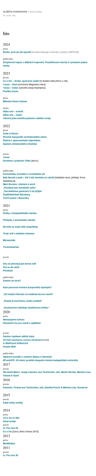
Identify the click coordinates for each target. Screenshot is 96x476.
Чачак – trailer (11, 87)
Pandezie (8, 270)
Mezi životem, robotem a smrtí (19, 184)
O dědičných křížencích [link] (15, 343)
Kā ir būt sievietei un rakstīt (40, 177)
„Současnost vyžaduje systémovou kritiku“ (26, 307)
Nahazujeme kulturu (13, 319)
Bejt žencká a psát (13, 177)
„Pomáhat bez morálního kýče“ (19, 187)
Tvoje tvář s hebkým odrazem (18, 233)
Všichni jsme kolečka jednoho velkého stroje (27, 118)
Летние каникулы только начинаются (24, 339)
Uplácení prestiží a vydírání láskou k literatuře (27, 356)
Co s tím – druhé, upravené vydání (21, 80)
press (9, 15)
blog (14, 15)
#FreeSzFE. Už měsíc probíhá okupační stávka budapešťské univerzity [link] (40, 360)
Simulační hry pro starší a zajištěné (22, 323)
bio (4, 15)
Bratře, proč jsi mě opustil (17, 52)
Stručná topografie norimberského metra (25, 136)
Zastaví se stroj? (12, 280)
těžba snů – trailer (12, 114)
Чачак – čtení (10, 84)
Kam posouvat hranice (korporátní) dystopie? (27, 287)
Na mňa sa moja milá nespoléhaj (20, 226)
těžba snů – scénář (13, 111)
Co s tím (7, 431)
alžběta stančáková (15, 11)
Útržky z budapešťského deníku (20, 213)
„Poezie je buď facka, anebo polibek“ (22, 300)
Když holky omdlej (13, 402)
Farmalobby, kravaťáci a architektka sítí (24, 174)
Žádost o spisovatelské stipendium (21, 140)
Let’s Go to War (11, 417)
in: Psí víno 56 (10, 455)
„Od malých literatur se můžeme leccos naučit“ (28, 294)
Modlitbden (9, 443)
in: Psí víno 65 (10, 428)
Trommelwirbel (11, 247)
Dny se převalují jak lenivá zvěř (19, 263)
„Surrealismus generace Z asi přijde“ (22, 191)
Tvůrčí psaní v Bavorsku (16, 198)
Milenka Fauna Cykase (15, 101)
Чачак (6, 157)
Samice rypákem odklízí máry (18, 336)
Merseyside (9, 240)
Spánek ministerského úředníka (20, 143)
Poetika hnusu (10, 91)
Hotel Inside (9, 421)
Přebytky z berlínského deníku (19, 220)
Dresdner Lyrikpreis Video (17, 160)
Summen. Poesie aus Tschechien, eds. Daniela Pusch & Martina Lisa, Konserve (45, 387)
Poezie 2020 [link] (9, 346)
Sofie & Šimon (10, 133)
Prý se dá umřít (11, 267)
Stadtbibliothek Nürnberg (16, 194)
